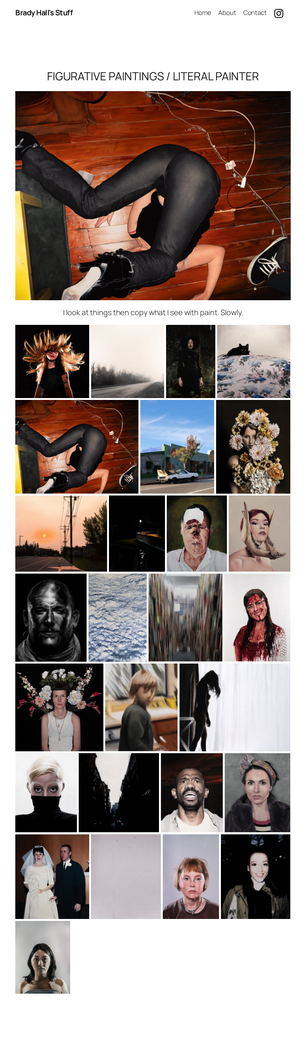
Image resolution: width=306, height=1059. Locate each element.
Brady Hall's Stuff (44, 12)
